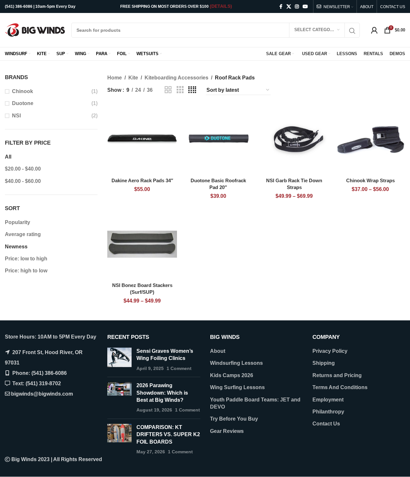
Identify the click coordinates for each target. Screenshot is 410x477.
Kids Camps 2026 (231, 375)
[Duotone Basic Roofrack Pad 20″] (218, 139)
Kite (133, 77)
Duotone (22, 103)
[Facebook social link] (281, 6)
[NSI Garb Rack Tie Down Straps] (294, 139)
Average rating (23, 234)
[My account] (374, 30)
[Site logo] (35, 29)
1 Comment (179, 368)
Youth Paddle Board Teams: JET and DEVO (255, 403)
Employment (328, 399)
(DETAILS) (221, 6)
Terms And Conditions (340, 387)
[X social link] (289, 6)
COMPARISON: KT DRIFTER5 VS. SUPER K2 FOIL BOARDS (168, 434)
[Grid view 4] (192, 90)
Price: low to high (26, 258)
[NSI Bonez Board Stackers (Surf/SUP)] (142, 244)
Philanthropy (328, 411)
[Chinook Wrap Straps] (370, 139)
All (8, 157)
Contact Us (326, 423)
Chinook (22, 91)
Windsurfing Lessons (236, 363)
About (217, 351)
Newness (16, 246)
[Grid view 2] (168, 90)
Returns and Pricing (337, 375)
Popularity (17, 222)
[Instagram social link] (297, 6)
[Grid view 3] (180, 90)
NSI (16, 115)
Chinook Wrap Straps (370, 180)
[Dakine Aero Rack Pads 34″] (142, 139)
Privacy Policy (329, 351)
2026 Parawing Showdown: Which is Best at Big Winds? (162, 393)
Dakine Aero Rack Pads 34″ (142, 180)
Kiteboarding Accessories (176, 77)
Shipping (323, 363)
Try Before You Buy (234, 419)
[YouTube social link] (305, 6)
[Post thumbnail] (119, 360)
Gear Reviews (227, 431)
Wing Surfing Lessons (237, 387)
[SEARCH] (352, 31)
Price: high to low (26, 270)
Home (114, 77)
